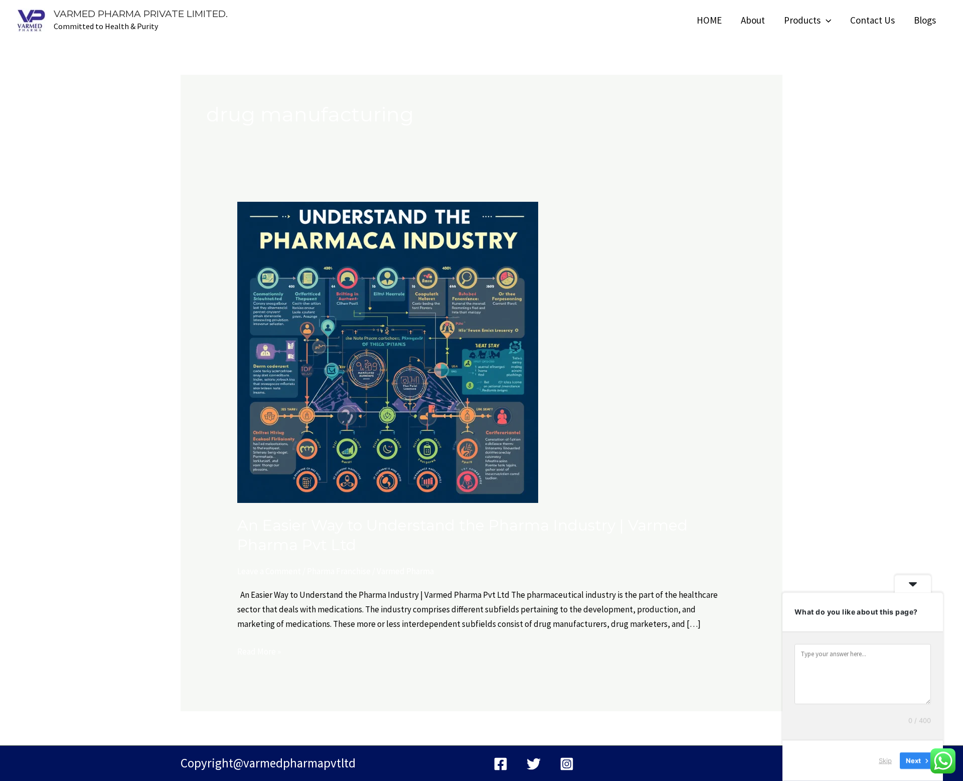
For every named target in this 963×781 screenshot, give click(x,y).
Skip (885, 760)
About (753, 20)
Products (802, 20)
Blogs (925, 20)
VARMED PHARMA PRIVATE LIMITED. (141, 14)
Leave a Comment (269, 571)
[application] (826, 20)
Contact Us (872, 20)
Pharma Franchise (339, 571)
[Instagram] (567, 764)
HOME (709, 20)
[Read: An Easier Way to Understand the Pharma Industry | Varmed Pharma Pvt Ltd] (387, 351)
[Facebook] (501, 764)
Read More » (259, 650)
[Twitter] (534, 764)
